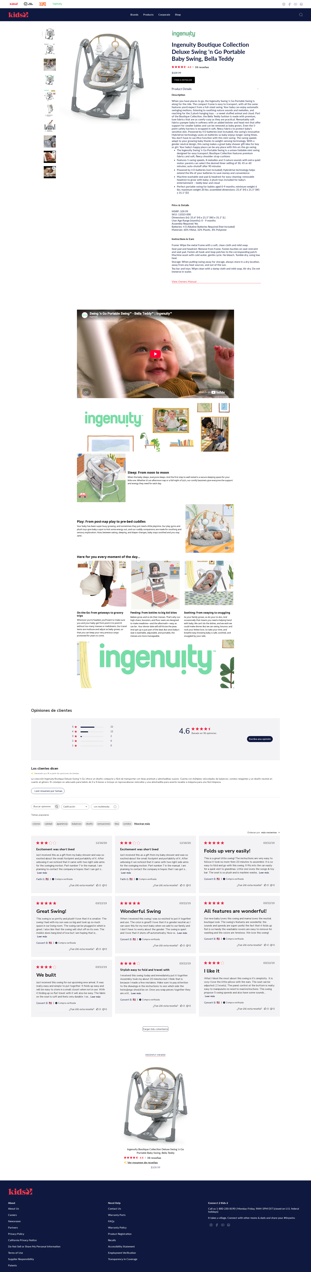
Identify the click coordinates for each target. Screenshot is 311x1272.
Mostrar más (142, 824)
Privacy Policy (16, 1233)
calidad (48, 823)
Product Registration (120, 1233)
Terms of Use (15, 1252)
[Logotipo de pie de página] (20, 1191)
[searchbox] (42, 806)
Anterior (59, 76)
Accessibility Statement (121, 1246)
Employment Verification (122, 1252)
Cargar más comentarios (155, 1029)
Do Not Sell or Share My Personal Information (34, 1246)
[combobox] (75, 806)
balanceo (76, 823)
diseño (89, 823)
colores (36, 823)
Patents (12, 1265)
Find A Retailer (183, 80)
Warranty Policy (117, 1227)
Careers (12, 1214)
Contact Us (114, 1208)
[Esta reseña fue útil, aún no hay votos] (97, 885)
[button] (134, 15)
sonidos (127, 823)
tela (117, 823)
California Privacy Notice (22, 1240)
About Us (13, 1208)
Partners (13, 1227)
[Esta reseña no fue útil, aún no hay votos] (103, 885)
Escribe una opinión (260, 739)
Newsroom (14, 1221)
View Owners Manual (184, 281)
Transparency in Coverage (122, 1259)
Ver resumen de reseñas (142, 1162)
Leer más (42, 872)
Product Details (182, 89)
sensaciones (103, 823)
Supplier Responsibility (21, 1259)
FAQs (111, 1221)
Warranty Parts (117, 1214)
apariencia (62, 823)
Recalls (112, 1240)
